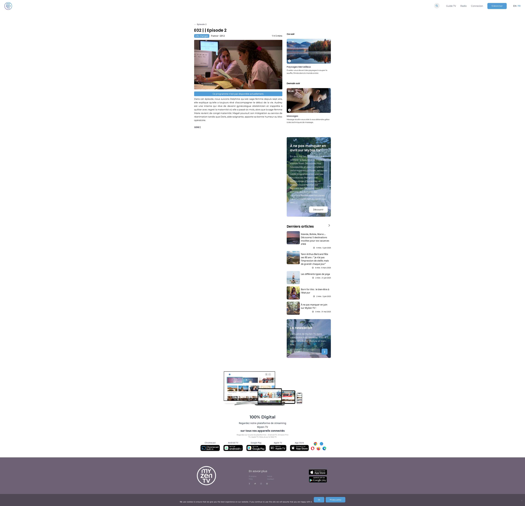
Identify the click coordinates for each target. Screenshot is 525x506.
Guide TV (451, 6)
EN (515, 6)
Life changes (201, 35)
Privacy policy (335, 500)
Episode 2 (201, 24)
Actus (269, 476)
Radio (463, 6)
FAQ (251, 479)
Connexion (477, 6)
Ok (319, 500)
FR (519, 6)
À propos (252, 476)
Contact (270, 479)
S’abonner (497, 6)
